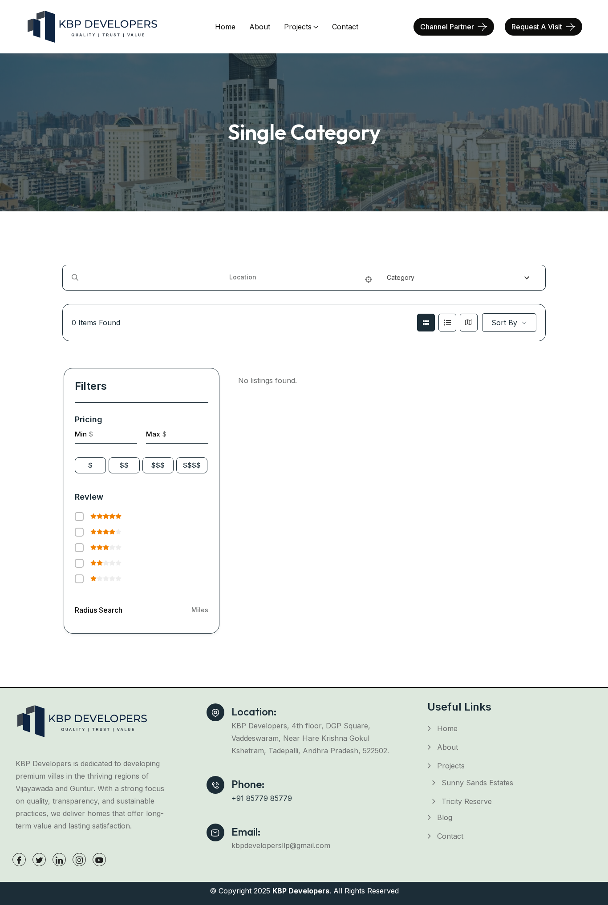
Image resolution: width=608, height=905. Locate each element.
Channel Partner (447, 26)
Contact (345, 26)
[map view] (469, 322)
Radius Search (98, 610)
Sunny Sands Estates (477, 782)
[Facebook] (19, 859)
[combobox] (461, 277)
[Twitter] (39, 859)
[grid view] (426, 322)
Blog (444, 817)
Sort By (504, 322)
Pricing (88, 419)
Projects (298, 26)
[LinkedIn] (59, 859)
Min (81, 434)
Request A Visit (536, 26)
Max (153, 434)
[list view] (447, 322)
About (259, 26)
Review (89, 496)
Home (225, 26)
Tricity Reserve (467, 801)
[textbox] (400, 277)
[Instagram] (79, 859)
